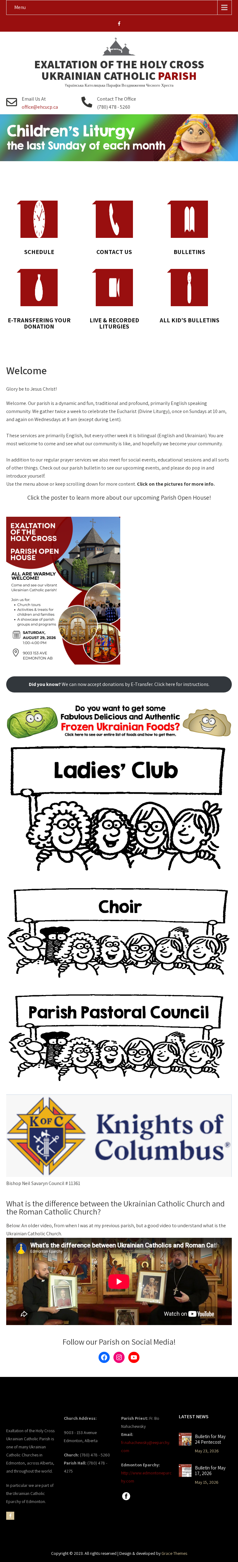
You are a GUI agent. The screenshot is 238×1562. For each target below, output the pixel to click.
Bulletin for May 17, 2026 (210, 1470)
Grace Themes (174, 1553)
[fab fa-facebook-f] (119, 24)
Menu (20, 7)
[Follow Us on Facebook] (126, 1499)
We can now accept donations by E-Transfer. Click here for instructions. (119, 684)
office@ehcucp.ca (40, 107)
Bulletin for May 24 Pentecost (210, 1439)
